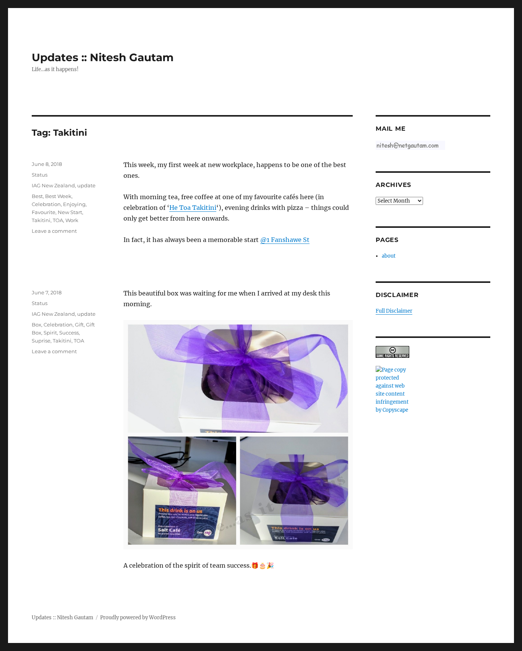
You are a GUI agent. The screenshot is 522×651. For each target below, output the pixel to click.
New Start (70, 212)
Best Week (58, 196)
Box (36, 324)
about (389, 256)
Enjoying (74, 204)
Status (39, 175)
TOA (58, 220)
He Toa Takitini (192, 207)
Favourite (43, 212)
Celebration (46, 204)
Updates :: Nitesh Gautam (102, 57)
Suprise (41, 341)
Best (37, 196)
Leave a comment (54, 231)
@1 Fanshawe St (285, 240)
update (86, 185)
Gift (79, 324)
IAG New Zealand (53, 185)
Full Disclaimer (394, 311)
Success (69, 333)
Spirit (50, 333)
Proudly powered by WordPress (138, 617)
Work (71, 220)
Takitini (41, 220)
